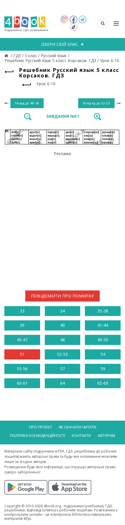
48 (62, 339)
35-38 (102, 311)
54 (103, 354)
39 (22, 325)
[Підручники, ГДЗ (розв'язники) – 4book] (7, 55)
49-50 (102, 339)
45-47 (22, 339)
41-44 (102, 325)
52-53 (62, 354)
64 (62, 383)
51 (22, 354)
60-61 (22, 383)
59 (103, 368)
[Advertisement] (62, 218)
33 (22, 311)
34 (62, 311)
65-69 (102, 383)
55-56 (22, 368)
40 (62, 325)
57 (62, 368)
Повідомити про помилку (62, 296)
